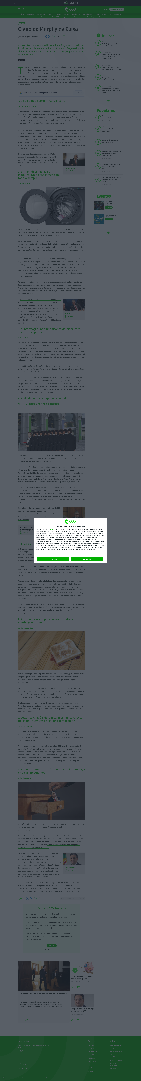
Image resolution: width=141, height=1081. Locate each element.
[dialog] (70, 540)
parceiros (53, 529)
